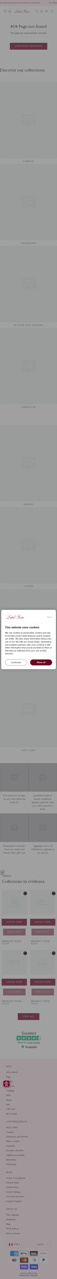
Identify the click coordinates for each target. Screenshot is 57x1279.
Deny (49, 617)
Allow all (41, 662)
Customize (16, 662)
